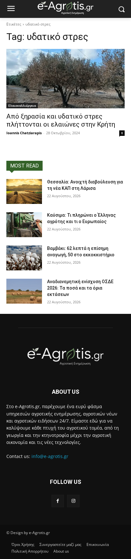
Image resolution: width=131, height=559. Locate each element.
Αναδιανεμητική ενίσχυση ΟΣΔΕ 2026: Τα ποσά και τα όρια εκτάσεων (80, 288)
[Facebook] (58, 501)
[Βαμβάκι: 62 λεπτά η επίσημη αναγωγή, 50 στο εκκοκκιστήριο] (24, 257)
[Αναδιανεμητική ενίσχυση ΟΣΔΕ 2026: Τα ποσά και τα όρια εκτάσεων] (24, 291)
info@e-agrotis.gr (49, 456)
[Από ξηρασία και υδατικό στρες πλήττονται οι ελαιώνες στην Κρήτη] (65, 78)
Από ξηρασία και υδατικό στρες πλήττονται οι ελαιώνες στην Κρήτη (60, 120)
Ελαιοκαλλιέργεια (22, 105)
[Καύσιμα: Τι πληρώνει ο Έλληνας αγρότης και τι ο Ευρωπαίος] (24, 224)
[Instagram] (73, 501)
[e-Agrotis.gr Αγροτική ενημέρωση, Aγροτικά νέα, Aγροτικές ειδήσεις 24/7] (65, 8)
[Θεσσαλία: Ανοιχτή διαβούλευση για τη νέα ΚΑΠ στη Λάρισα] (24, 191)
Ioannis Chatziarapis (24, 132)
